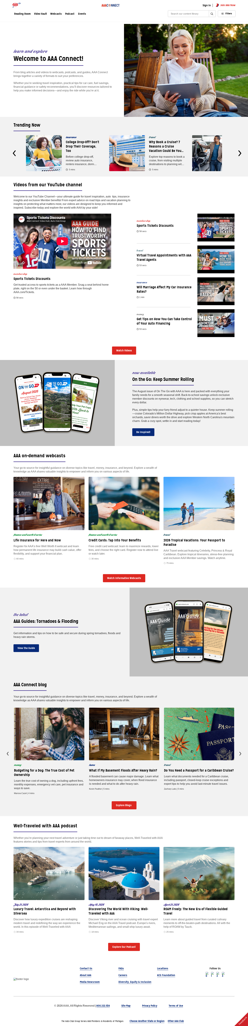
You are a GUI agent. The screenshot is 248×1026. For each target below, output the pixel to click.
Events (82, 14)
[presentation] (14, 153)
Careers (122, 975)
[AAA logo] (16, 5)
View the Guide (26, 648)
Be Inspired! (143, 432)
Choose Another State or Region (147, 1021)
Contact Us (86, 968)
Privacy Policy (149, 1005)
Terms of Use (176, 1005)
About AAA (85, 975)
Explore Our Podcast (124, 947)
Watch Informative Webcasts (124, 578)
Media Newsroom (90, 982)
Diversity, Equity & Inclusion (134, 982)
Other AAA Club (176, 1021)
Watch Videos (124, 350)
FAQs (121, 968)
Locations (162, 968)
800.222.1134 (103, 1005)
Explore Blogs (124, 805)
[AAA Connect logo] (110, 5)
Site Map (126, 1005)
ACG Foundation (166, 975)
